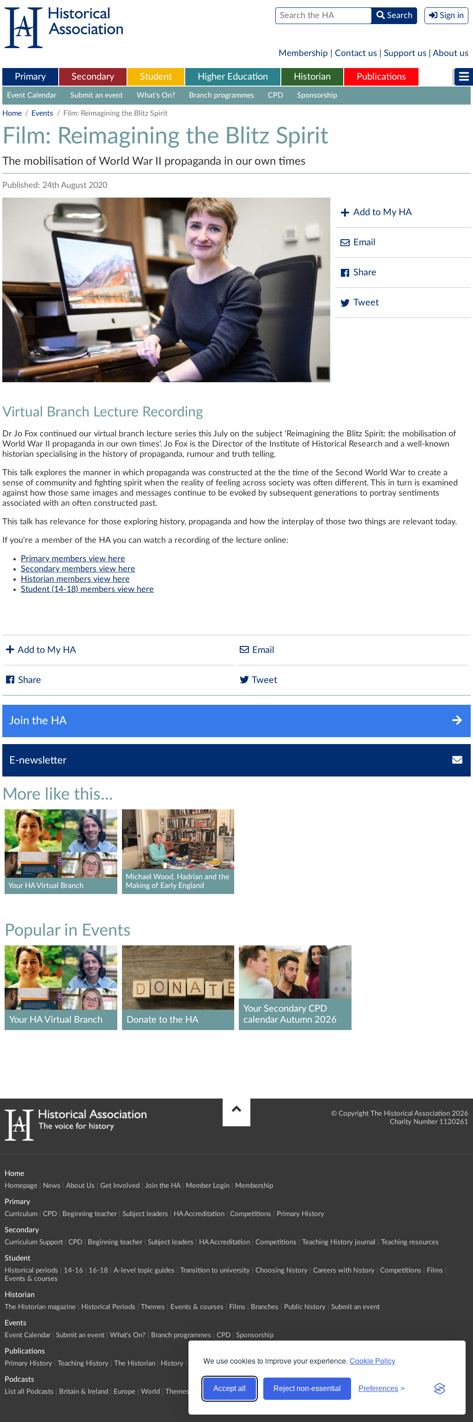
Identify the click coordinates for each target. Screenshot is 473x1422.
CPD (275, 95)
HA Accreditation (199, 1214)
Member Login (208, 1185)
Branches (265, 1307)
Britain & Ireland (83, 1391)
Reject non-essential (307, 1388)
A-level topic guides (144, 1270)
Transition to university (215, 1270)
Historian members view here (75, 579)
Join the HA (162, 1185)
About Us (80, 1185)
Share (364, 272)
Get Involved (119, 1185)
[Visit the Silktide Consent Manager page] (440, 1389)
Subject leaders (145, 1214)
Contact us (356, 53)
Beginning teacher (89, 1214)
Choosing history (281, 1270)
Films (435, 1270)
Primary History (300, 1214)
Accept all (229, 1388)
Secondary (93, 76)
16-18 (98, 1270)
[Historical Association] (64, 43)
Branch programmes (221, 95)
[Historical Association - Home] (75, 1138)
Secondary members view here (78, 569)
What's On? (156, 95)
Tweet (366, 302)
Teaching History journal (339, 1242)
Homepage (21, 1185)
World (150, 1391)
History (172, 1363)
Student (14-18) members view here (87, 589)
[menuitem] (30, 77)
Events (42, 113)
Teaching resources (410, 1242)
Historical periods (31, 1270)
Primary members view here (73, 559)
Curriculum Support (34, 1242)
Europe (124, 1391)
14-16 (73, 1270)
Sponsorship (317, 95)
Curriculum (21, 1214)
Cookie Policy (372, 1360)
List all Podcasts (29, 1391)
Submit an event (96, 95)
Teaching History (83, 1363)
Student (156, 76)
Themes (153, 1307)
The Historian (134, 1363)
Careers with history (344, 1270)
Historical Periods (108, 1307)
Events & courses (31, 1278)
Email (364, 242)
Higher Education (233, 76)
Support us (405, 53)
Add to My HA (382, 212)
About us (450, 53)
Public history (305, 1307)
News (52, 1185)
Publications (381, 76)
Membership (303, 53)
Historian (312, 76)
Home (12, 113)
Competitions (250, 1214)
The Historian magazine (40, 1307)
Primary (30, 76)
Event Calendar (31, 95)
